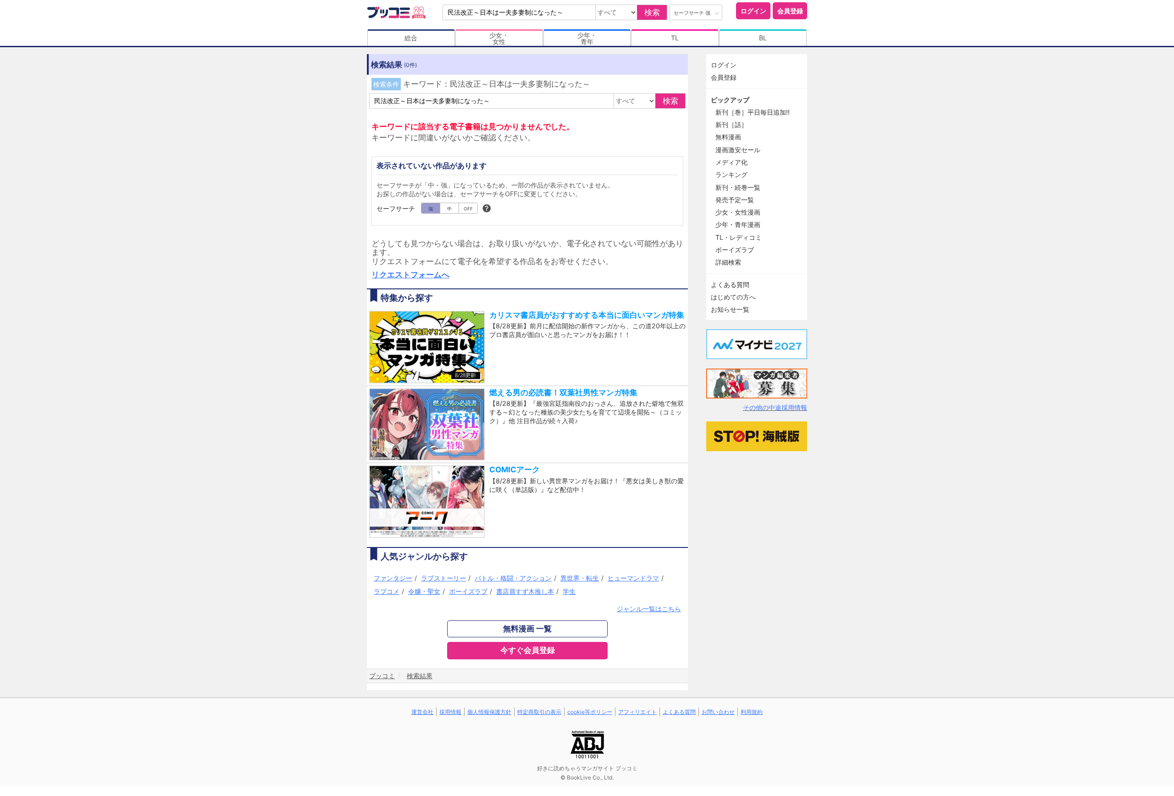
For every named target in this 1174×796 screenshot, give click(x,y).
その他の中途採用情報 (775, 407)
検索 (652, 12)
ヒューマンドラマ (633, 578)
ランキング (731, 174)
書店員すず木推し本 (525, 591)
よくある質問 (730, 284)
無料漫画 (728, 137)
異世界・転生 (579, 578)
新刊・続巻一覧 (737, 187)
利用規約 (752, 711)
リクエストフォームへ (410, 274)
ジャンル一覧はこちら (649, 609)
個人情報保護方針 (489, 711)
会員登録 (790, 11)
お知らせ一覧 (730, 309)
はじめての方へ (733, 297)
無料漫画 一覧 (527, 628)
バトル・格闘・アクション (513, 578)
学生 (569, 591)
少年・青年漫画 (737, 224)
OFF (468, 208)
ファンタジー (393, 578)
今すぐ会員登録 (527, 650)
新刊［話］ (731, 124)
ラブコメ (386, 591)
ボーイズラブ (468, 591)
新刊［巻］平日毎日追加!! (752, 112)
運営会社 (422, 711)
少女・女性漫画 (737, 212)
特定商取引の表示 (539, 711)
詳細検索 (728, 262)
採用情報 (450, 711)
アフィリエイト (637, 711)
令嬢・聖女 (424, 591)
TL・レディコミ (738, 237)
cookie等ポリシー (589, 711)
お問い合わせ (718, 711)
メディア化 (731, 162)
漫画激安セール (737, 150)
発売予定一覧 (734, 200)
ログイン (753, 11)
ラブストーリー (443, 578)
